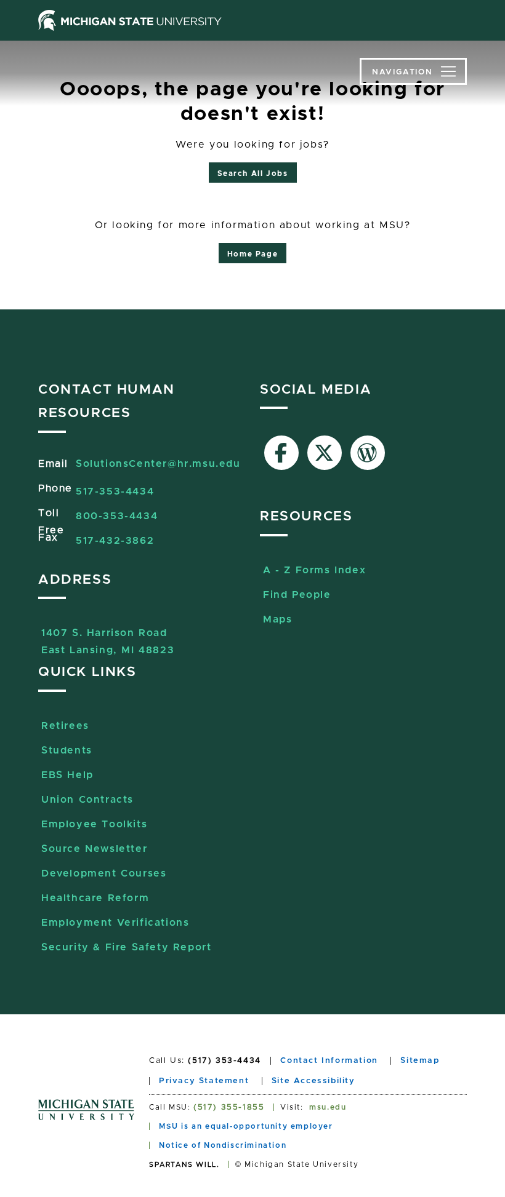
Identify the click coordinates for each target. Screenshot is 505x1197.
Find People (297, 595)
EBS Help (67, 775)
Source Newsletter (94, 849)
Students (66, 750)
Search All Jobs (252, 173)
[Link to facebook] (281, 452)
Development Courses (103, 873)
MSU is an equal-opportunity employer (246, 1126)
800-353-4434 (117, 516)
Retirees (65, 726)
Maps (277, 619)
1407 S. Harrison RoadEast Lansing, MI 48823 (107, 634)
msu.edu (327, 1107)
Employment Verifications (115, 923)
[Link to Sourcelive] (367, 452)
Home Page (252, 254)
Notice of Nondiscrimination (222, 1145)
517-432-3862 (115, 541)
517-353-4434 (115, 491)
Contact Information (329, 1061)
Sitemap (419, 1061)
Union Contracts (87, 800)
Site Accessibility (313, 1081)
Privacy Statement (204, 1081)
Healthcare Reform (95, 898)
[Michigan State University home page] (130, 20)
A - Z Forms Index (314, 570)
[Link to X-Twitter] (324, 452)
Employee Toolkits (94, 824)
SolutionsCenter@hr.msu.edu (158, 464)
